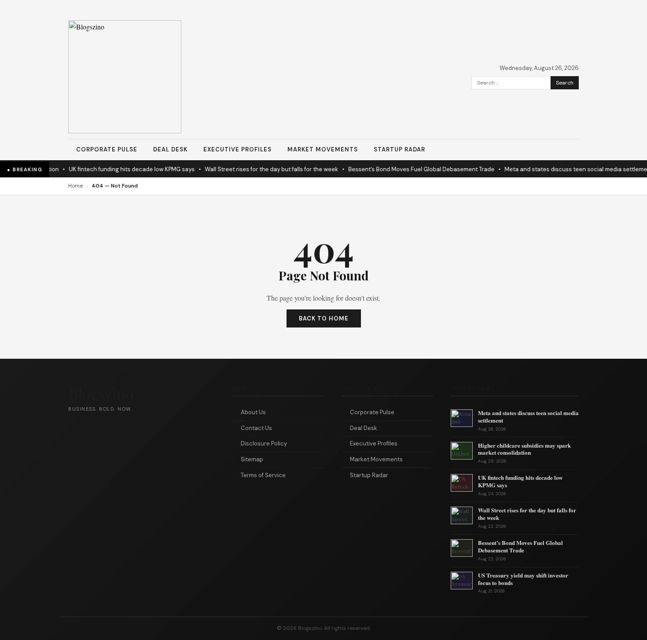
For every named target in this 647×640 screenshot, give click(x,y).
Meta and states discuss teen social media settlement (561, 169)
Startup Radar (399, 149)
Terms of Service (263, 475)
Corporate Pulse (106, 149)
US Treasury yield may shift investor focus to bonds (523, 579)
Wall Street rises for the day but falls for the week (254, 169)
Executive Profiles (237, 149)
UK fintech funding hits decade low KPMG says (114, 169)
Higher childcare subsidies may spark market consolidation (524, 449)
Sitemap (252, 459)
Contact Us (256, 428)
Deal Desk (170, 149)
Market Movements (322, 149)
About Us (253, 412)
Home (75, 185)
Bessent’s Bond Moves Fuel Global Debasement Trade (404, 169)
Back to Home (324, 318)
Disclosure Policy (264, 443)
